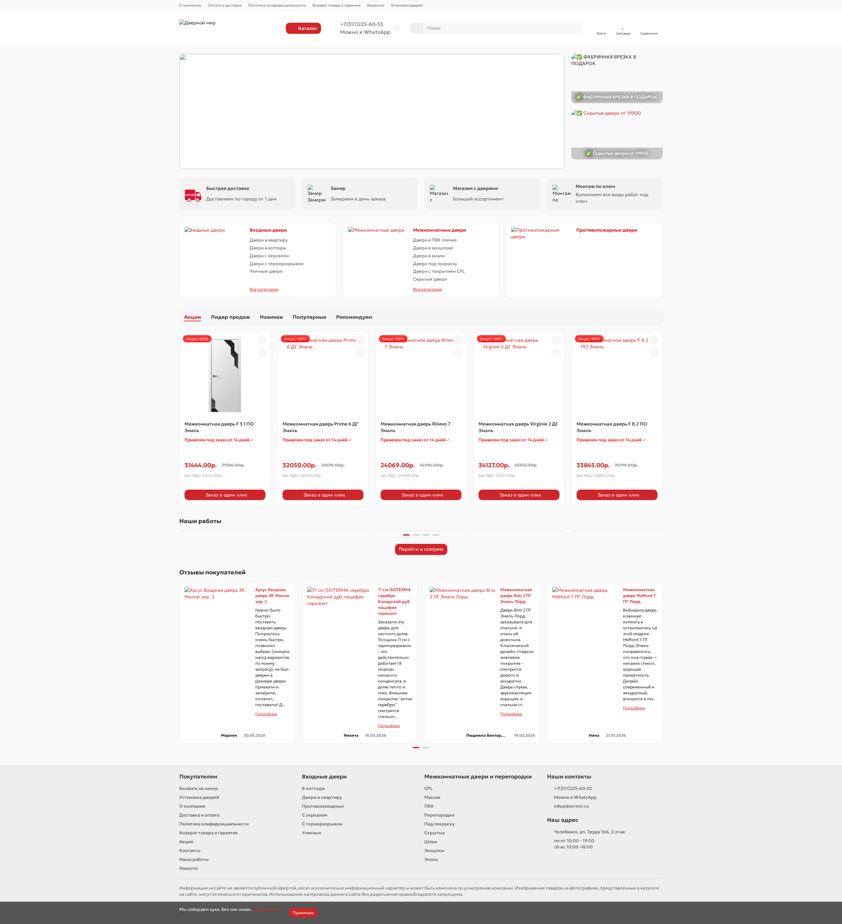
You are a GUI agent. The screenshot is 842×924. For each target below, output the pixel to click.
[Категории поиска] (416, 28)
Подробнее (266, 713)
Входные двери (268, 230)
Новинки (271, 317)
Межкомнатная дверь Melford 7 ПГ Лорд (639, 595)
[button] (180, 529)
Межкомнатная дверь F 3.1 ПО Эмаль (219, 427)
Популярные (309, 317)
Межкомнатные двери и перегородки (478, 776)
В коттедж (313, 788)
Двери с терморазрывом (277, 263)
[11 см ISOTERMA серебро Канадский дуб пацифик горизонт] (340, 620)
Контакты (190, 850)
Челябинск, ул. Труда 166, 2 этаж (589, 832)
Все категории (264, 289)
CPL (428, 788)
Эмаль (431, 859)
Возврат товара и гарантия (336, 5)
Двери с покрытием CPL (439, 271)
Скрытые (434, 833)
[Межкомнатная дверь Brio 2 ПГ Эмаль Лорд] (462, 620)
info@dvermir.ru (571, 806)
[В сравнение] (262, 353)
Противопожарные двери (606, 230)
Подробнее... (267, 909)
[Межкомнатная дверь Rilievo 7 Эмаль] (421, 374)
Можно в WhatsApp (365, 32)
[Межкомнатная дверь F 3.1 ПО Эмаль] (225, 374)
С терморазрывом (322, 824)
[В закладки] (262, 340)
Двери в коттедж (268, 248)
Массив (432, 797)
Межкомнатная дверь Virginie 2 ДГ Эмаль (518, 427)
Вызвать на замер (198, 788)
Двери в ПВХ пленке (435, 240)
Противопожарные (323, 806)
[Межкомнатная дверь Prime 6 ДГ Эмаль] (323, 374)
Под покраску (439, 824)
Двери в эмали (429, 256)
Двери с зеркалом (269, 256)
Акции (192, 317)
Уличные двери (266, 271)
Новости (188, 868)
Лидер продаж (230, 317)
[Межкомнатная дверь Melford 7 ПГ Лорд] (585, 620)
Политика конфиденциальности (277, 5)
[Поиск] (575, 28)
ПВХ (428, 806)
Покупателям (198, 776)
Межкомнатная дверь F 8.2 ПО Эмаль (612, 427)
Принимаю (303, 912)
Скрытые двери (430, 279)
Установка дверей (407, 5)
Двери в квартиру (269, 240)
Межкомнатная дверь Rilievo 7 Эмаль (416, 427)
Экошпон (434, 850)
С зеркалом (314, 815)
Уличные (311, 833)
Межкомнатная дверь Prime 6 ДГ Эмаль (320, 427)
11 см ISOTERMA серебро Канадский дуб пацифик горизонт (394, 601)
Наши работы (194, 859)
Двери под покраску (435, 263)
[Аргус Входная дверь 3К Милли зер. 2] (217, 620)
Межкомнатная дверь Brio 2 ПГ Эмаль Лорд (516, 595)
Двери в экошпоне (433, 248)
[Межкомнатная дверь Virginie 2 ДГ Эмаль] (519, 374)
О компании (190, 5)
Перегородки (439, 815)
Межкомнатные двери (439, 230)
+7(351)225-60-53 (361, 24)
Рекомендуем (354, 317)
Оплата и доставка (224, 5)
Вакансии (375, 5)
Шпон (430, 841)
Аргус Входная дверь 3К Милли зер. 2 (272, 595)
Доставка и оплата (199, 815)
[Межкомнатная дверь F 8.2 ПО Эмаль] (617, 374)
